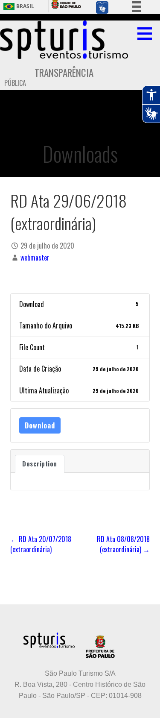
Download (40, 425)
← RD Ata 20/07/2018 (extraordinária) (40, 544)
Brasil (25, 6)
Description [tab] (39, 463)
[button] (147, 33)
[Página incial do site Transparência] (64, 40)
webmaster (34, 257)
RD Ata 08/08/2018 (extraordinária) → (123, 544)
